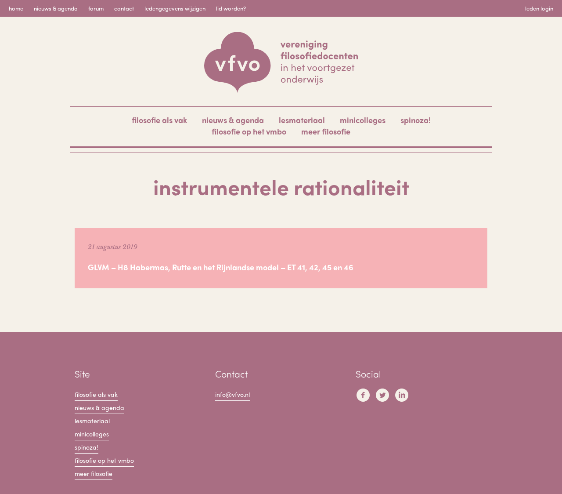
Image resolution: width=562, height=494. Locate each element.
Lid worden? (231, 8)
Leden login (539, 8)
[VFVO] (281, 62)
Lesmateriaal (302, 119)
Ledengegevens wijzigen (174, 8)
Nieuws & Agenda (56, 8)
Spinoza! (415, 119)
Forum (96, 8)
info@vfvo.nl (232, 394)
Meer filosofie (325, 131)
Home (16, 8)
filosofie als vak (159, 119)
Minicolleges (362, 119)
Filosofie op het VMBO (249, 131)
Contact (124, 8)
